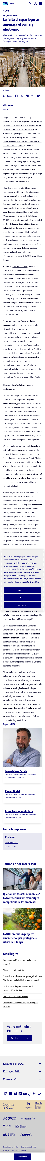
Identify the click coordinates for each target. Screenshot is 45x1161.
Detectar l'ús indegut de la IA (15, 996)
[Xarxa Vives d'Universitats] (28, 1118)
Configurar (22, 605)
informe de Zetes (19, 266)
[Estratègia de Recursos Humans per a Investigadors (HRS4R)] (29, 1105)
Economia (14, 16)
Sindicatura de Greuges (29, 1147)
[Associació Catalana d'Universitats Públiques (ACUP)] (10, 1118)
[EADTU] (26, 1134)
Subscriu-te (22, 1156)
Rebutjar (22, 597)
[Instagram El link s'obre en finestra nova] (6, 1094)
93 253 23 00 (10, 846)
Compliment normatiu (10, 1147)
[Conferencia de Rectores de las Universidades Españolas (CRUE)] (7, 1126)
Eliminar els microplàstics (14, 970)
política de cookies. (31, 582)
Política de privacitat (19, 1151)
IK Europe (6, 90)
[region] (22, 580)
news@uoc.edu (11, 842)
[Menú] (40, 3)
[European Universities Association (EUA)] (9, 1134)
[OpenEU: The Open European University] (38, 1105)
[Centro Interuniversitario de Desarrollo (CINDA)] (21, 1126)
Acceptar (22, 590)
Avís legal (6, 1151)
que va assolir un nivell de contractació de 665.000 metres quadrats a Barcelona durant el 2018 (22, 125)
